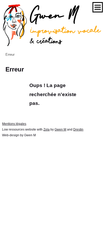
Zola (46, 129)
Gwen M (60, 129)
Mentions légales (14, 124)
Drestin (78, 129)
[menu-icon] (97, 7)
